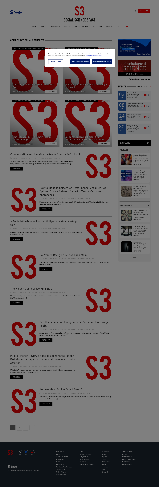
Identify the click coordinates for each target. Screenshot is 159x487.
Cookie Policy (98, 55)
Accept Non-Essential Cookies (102, 61)
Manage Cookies (56, 61)
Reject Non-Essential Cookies (80, 61)
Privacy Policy (90, 55)
